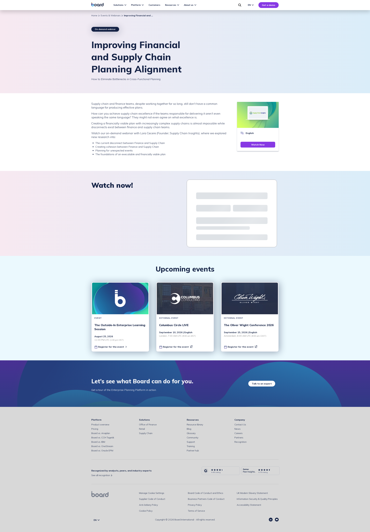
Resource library (195, 424)
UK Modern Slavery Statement (252, 493)
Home (94, 15)
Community (192, 437)
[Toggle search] (239, 5)
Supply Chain (145, 433)
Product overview (100, 424)
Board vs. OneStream (102, 446)
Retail (142, 428)
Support (191, 441)
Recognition (240, 441)
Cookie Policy (145, 510)
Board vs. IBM (98, 441)
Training (191, 446)
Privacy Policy (195, 504)
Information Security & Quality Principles (257, 498)
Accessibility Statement (249, 504)
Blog (189, 428)
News (237, 428)
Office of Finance (148, 424)
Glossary (191, 433)
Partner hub (193, 450)
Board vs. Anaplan (100, 433)
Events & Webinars (111, 15)
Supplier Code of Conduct (152, 498)
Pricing (94, 428)
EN (249, 5)
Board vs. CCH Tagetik (102, 437)
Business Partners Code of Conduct (206, 498)
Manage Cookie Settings (151, 493)
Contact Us (240, 424)
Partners (238, 437)
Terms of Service (196, 510)
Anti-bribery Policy (148, 504)
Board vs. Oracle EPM (102, 450)
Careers (238, 433)
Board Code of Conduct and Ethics (205, 493)
